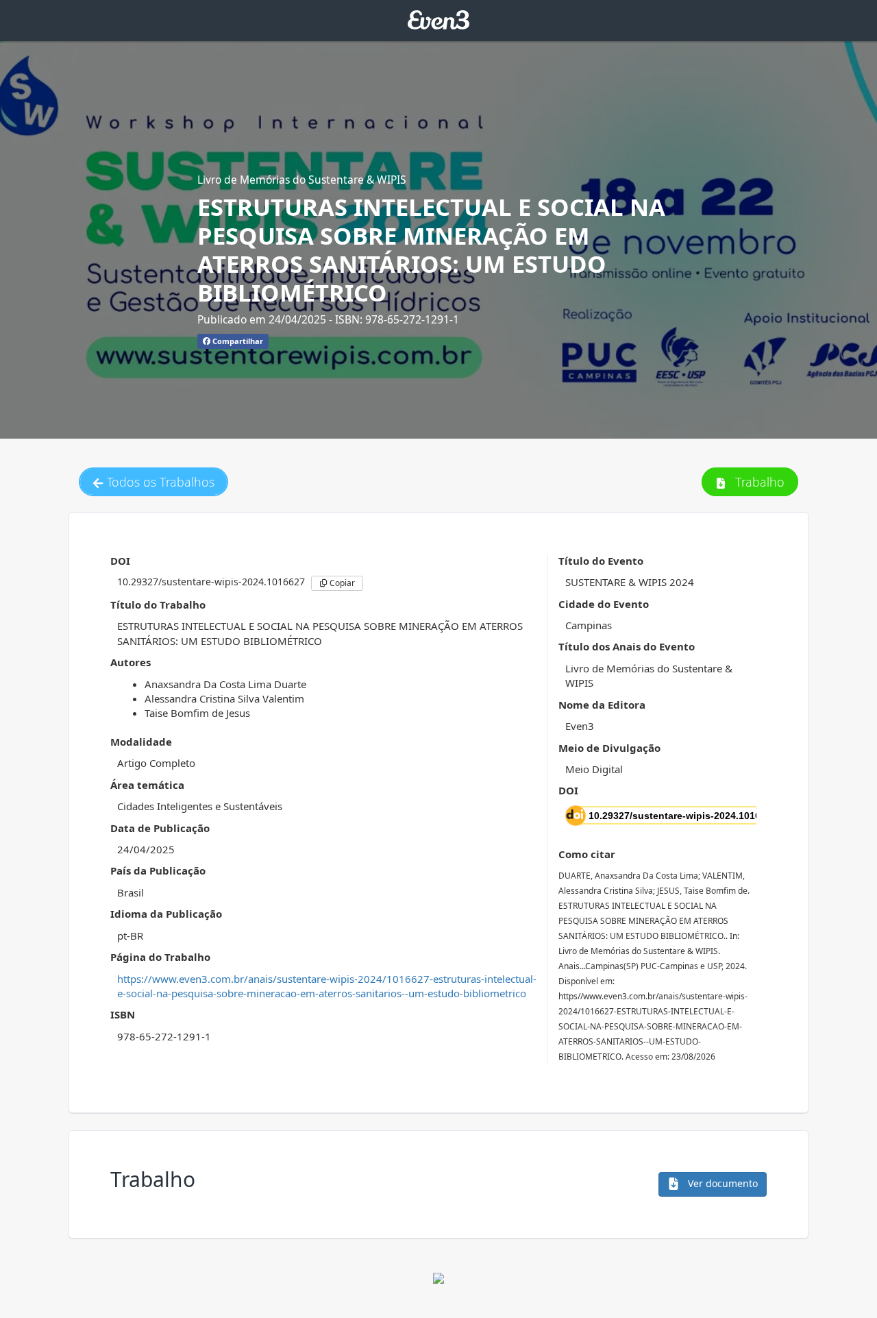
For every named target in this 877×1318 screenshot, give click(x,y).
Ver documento (721, 1183)
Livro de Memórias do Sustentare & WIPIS (301, 179)
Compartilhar (236, 341)
